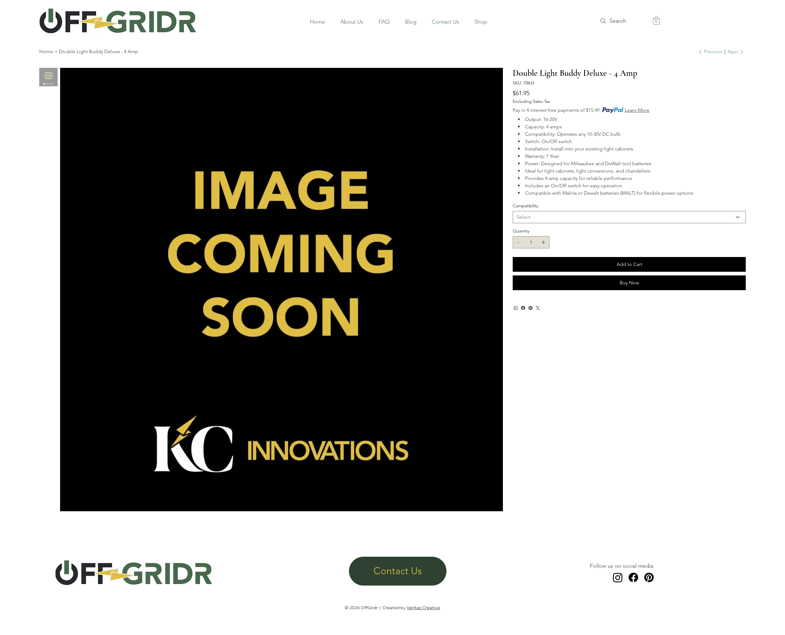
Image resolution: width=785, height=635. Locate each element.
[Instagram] (617, 577)
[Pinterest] (530, 308)
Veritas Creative (423, 607)
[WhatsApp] (516, 308)
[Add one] (543, 242)
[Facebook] (523, 308)
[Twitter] (538, 308)
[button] (656, 20)
